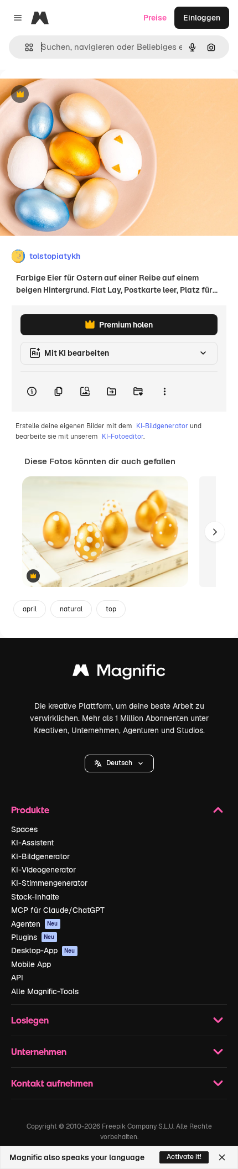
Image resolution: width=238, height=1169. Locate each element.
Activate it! (184, 1156)
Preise (155, 18)
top (111, 609)
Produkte (30, 809)
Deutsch (119, 762)
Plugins (33, 937)
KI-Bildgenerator (162, 426)
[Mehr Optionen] (164, 392)
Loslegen (30, 1020)
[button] (119, 763)
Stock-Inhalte (35, 897)
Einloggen (201, 18)
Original (70, 95)
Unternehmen (38, 1051)
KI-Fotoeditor (122, 436)
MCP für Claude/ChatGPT (58, 910)
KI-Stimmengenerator (49, 883)
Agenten (34, 924)
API (17, 978)
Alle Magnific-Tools (45, 991)
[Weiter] (215, 531)
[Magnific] (119, 673)
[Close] (222, 1157)
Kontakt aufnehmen (52, 1083)
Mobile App (31, 964)
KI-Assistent (32, 843)
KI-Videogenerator (43, 870)
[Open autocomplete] (24, 47)
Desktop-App (43, 950)
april (30, 609)
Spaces (24, 829)
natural (71, 609)
